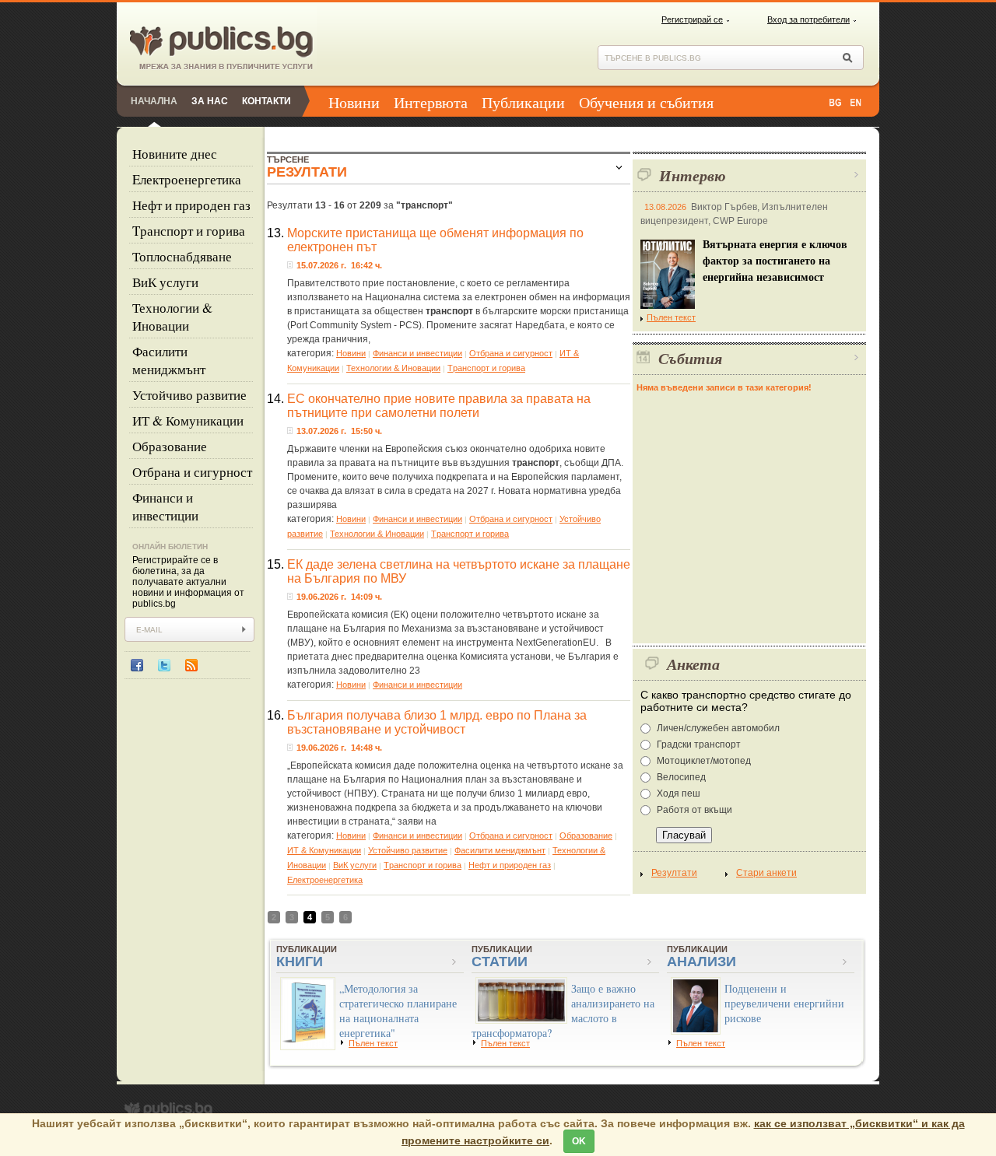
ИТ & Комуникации (188, 420)
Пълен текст (671, 317)
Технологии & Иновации (172, 317)
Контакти (266, 101)
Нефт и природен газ (191, 205)
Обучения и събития (646, 102)
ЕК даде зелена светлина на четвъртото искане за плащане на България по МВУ (458, 571)
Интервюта (431, 102)
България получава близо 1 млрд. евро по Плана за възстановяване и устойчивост (437, 722)
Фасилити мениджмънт (168, 360)
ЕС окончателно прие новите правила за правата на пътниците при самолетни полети (439, 405)
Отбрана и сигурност (192, 472)
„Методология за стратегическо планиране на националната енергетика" (398, 1010)
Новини (354, 102)
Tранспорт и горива (188, 231)
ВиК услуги (165, 282)
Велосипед (681, 777)
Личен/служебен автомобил (718, 728)
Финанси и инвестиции (165, 506)
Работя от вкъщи (694, 809)
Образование (169, 446)
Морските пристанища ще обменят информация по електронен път (435, 240)
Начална (154, 101)
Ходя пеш (678, 793)
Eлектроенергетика (186, 179)
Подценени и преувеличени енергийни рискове (784, 1003)
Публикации (523, 102)
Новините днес (174, 154)
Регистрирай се (692, 19)
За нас (209, 101)
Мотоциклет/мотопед (704, 760)
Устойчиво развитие (189, 395)
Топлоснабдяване (182, 256)
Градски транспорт (699, 744)
